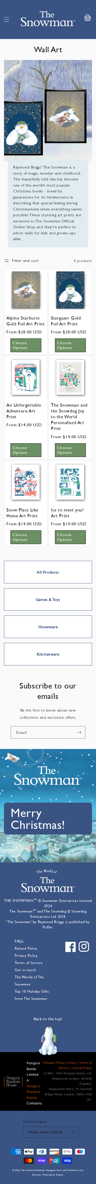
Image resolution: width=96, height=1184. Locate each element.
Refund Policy (26, 948)
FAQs (19, 941)
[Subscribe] (79, 732)
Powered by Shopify (53, 1175)
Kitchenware (48, 654)
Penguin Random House (33, 1092)
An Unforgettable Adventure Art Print (23, 411)
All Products (48, 572)
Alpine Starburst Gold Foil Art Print (25, 321)
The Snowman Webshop (33, 1170)
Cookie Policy (82, 1068)
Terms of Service (29, 962)
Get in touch (25, 969)
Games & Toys (48, 599)
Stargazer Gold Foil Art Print (66, 321)
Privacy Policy (26, 955)
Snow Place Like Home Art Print (22, 513)
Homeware (48, 627)
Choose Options (20, 345)
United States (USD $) (45, 1132)
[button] (7, 19)
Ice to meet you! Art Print (67, 513)
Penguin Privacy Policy (59, 1062)
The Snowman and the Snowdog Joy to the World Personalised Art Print (69, 416)
